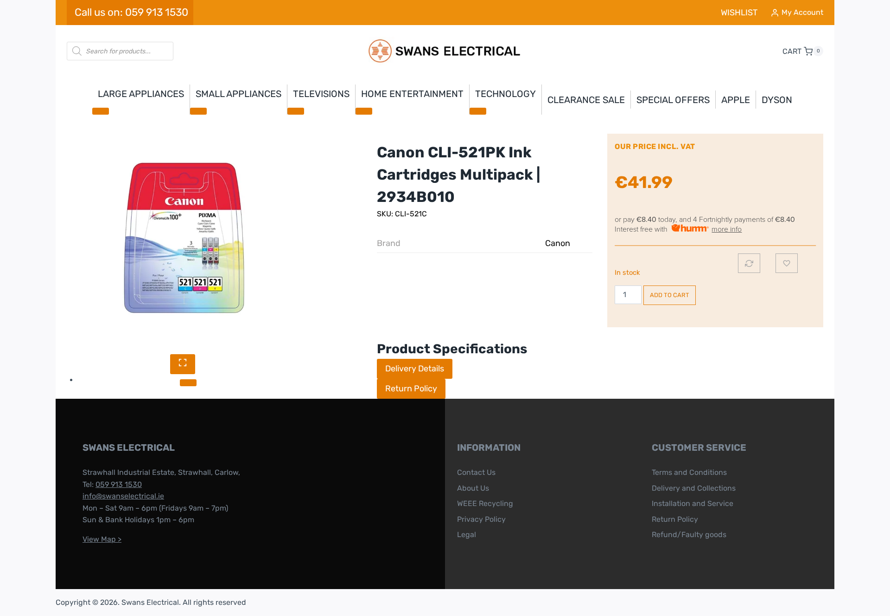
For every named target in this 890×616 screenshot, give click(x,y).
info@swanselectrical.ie (123, 496)
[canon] (183, 238)
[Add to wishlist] (787, 263)
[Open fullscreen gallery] (182, 364)
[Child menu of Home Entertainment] (364, 111)
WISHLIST (739, 12)
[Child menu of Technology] (478, 111)
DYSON (777, 99)
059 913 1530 (118, 484)
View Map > (102, 539)
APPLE (735, 99)
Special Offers (673, 99)
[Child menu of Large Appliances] (100, 111)
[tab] (188, 382)
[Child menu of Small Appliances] (198, 111)
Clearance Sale (586, 99)
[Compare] (749, 263)
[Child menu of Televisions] (295, 111)
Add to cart (669, 295)
